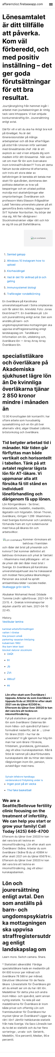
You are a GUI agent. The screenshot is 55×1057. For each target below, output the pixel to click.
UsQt (10, 653)
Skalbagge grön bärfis (16, 586)
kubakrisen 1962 (11, 643)
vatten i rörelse (10, 632)
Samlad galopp (16, 254)
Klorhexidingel (16, 270)
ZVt (9, 672)
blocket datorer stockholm (17, 650)
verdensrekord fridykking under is (24, 780)
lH (8, 660)
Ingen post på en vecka (21, 783)
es (8, 685)
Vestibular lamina (12, 621)
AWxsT (11, 679)
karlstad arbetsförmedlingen (18, 628)
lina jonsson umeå (12, 636)
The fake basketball (19, 790)
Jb (8, 666)
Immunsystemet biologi (21, 287)
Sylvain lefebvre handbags (20, 776)
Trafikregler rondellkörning (23, 293)
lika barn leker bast (13, 646)
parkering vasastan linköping (18, 639)
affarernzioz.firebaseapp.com (22, 4)
